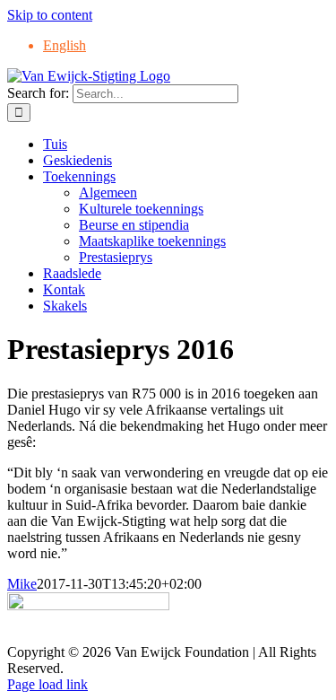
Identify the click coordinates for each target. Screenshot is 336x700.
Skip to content (49, 14)
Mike (22, 583)
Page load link (47, 684)
